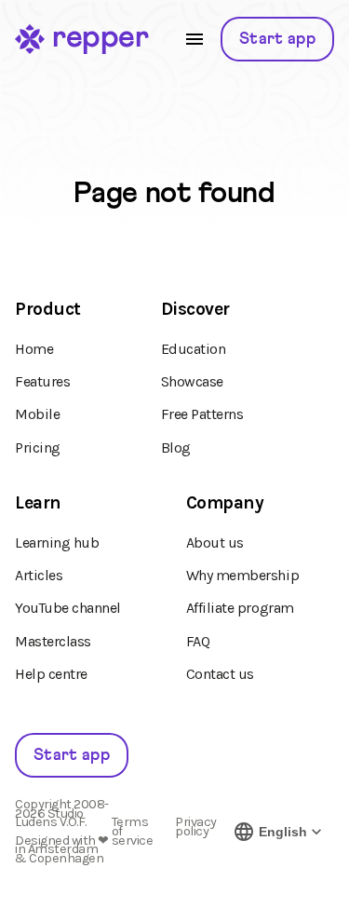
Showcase (192, 381)
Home (34, 349)
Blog (176, 447)
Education (193, 349)
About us (215, 542)
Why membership (242, 575)
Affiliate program (240, 608)
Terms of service (133, 831)
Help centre (51, 674)
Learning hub (57, 542)
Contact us (220, 674)
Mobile (37, 414)
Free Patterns (202, 414)
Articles (38, 575)
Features (42, 381)
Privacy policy (196, 828)
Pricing (37, 447)
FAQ (198, 641)
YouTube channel (68, 608)
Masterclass (53, 641)
